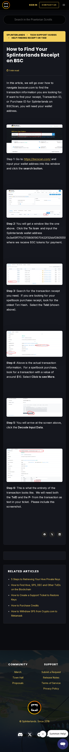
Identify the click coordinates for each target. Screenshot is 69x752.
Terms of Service (51, 683)
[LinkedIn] (59, 534)
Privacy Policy (51, 688)
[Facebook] (44, 534)
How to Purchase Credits (25, 605)
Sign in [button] (33, 4)
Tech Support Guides (43, 34)
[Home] (6, 5)
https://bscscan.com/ (37, 159)
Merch (17, 672)
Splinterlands (16, 34)
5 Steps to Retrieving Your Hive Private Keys (35, 579)
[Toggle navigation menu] (64, 5)
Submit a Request (51, 672)
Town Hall (18, 677)
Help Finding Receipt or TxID (29, 37)
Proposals (17, 683)
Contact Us (49, 4)
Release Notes (51, 677)
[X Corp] (52, 534)
